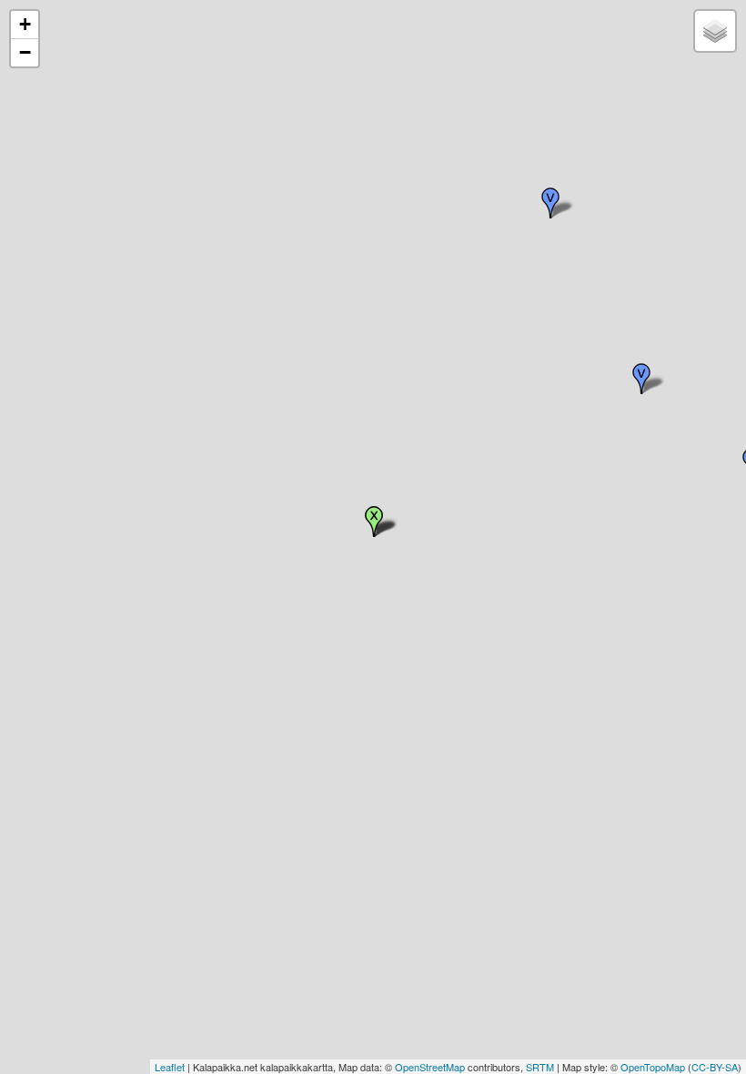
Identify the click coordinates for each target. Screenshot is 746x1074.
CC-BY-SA (714, 1066)
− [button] (25, 52)
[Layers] (715, 31)
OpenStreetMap (430, 1066)
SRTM (540, 1066)
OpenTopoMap (652, 1066)
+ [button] (25, 24)
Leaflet (170, 1066)
